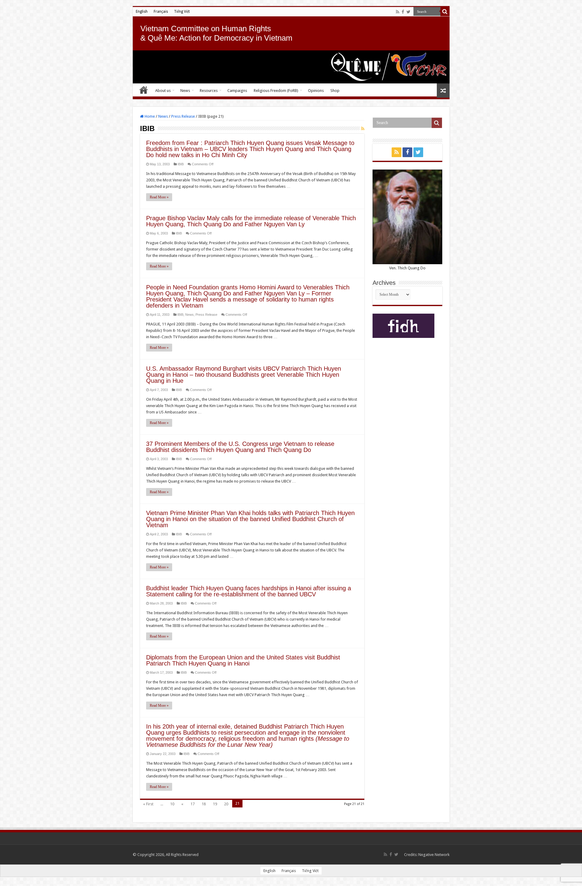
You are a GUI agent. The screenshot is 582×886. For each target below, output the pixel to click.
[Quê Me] (291, 66)
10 (172, 804)
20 (226, 804)
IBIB (181, 164)
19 (215, 804)
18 (204, 804)
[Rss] (397, 11)
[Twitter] (408, 11)
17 (192, 804)
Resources (209, 90)
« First (148, 804)
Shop (335, 90)
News (185, 90)
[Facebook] (403, 11)
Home (144, 89)
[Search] (445, 11)
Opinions (316, 90)
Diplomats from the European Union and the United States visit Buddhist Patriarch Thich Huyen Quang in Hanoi (243, 660)
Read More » (159, 197)
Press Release (183, 116)
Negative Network (434, 854)
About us (163, 90)
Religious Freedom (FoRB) (276, 90)
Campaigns (237, 90)
